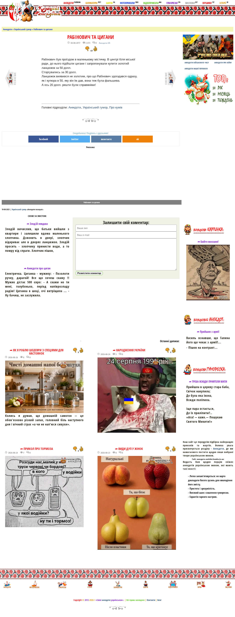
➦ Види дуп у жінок (129, 448)
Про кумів (115, 107)
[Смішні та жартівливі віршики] (201, 584)
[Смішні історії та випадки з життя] (90, 584)
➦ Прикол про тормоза (36, 448)
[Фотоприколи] (34, 584)
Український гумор (22, 29)
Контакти (151, 600)
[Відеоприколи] (173, 584)
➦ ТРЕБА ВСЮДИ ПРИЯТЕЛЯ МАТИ (208, 381)
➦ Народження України (129, 350)
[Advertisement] (133, 15)
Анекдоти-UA (104, 42)
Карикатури (93, 2)
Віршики (208, 2)
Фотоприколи (129, 2)
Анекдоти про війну (223, 62)
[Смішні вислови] (228, 584)
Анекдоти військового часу (197, 62)
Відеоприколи (152, 2)
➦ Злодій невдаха (37, 223)
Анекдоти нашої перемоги (196, 68)
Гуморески (173, 2)
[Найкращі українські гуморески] (62, 584)
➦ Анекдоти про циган (37, 268)
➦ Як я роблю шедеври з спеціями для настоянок (36, 352)
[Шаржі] (145, 584)
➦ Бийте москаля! (208, 241)
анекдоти (106, 600)
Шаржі (110, 2)
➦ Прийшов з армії (208, 331)
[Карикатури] (117, 584)
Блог (159, 600)
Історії (224, 2)
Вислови (191, 2)
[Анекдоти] (31, 11)
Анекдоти (71, 2)
